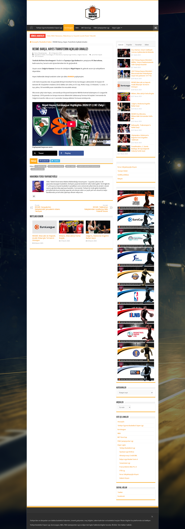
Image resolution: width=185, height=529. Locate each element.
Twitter (120, 492)
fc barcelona (41, 166)
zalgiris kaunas (38, 169)
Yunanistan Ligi (124, 463)
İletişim (120, 179)
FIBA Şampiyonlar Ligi (101, 28)
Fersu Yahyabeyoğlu (40, 53)
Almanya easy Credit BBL (128, 455)
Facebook (121, 496)
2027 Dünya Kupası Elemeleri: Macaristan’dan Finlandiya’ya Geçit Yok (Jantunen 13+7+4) (141, 73)
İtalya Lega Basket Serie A (128, 459)
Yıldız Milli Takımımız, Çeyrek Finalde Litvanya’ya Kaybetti (68, 36)
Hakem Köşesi (124, 478)
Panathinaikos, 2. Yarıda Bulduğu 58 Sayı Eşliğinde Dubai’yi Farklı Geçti (140, 149)
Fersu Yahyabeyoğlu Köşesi (127, 167)
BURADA (71, 77)
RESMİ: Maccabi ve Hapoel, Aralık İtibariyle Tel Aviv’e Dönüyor (44, 238)
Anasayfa (31, 27)
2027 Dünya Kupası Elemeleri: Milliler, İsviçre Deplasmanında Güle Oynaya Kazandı (142, 62)
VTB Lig (122, 471)
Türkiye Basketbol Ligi (127, 448)
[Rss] (152, 516)
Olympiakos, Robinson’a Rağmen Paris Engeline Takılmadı (140, 137)
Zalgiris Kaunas (82, 55)
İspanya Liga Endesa (70, 55)
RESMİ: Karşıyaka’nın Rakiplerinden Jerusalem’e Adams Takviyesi (47, 208)
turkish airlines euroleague (88, 166)
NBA (77, 28)
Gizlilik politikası (123, 175)
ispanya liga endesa (56, 166)
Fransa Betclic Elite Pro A (128, 467)
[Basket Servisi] (92, 12)
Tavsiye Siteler (123, 171)
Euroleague (69, 28)
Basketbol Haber (46, 42)
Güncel (120, 45)
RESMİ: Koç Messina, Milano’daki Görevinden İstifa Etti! (141, 116)
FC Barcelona (58, 55)
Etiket (147, 45)
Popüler (129, 45)
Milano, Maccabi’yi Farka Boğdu (142, 93)
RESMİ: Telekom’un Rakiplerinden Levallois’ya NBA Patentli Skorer (96, 208)
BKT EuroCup (86, 28)
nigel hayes (71, 166)
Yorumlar (138, 45)
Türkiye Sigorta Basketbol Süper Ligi (49, 28)
